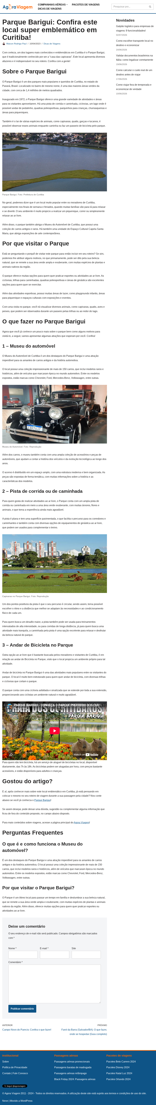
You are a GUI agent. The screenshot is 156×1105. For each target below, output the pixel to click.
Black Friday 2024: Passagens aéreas (74, 1079)
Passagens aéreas (66, 1055)
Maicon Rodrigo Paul (16, 43)
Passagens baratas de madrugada (72, 1067)
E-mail (44, 948)
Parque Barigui (42, 800)
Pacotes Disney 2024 (117, 1067)
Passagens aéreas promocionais (72, 1061)
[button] (67, 4)
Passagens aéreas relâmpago (70, 1073)
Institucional (10, 1055)
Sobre (5, 1061)
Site (74, 948)
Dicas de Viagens (50, 8)
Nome (12, 948)
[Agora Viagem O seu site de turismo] (17, 6)
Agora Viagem (81, 822)
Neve (5, 1101)
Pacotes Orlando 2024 (118, 1079)
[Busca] (150, 7)
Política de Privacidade (14, 1067)
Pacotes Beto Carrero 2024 (121, 1061)
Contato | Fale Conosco (15, 1073)
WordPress (26, 1101)
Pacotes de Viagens (86, 4)
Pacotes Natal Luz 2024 (119, 1073)
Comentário (15, 962)
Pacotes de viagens (119, 1055)
